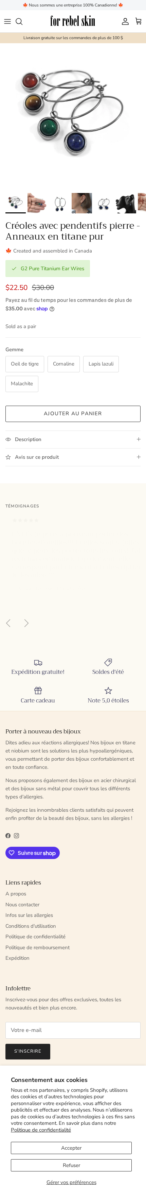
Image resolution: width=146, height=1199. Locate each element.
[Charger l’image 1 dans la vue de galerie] (73, 116)
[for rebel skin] (73, 21)
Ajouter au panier (73, 413)
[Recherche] (22, 21)
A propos (15, 893)
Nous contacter (22, 904)
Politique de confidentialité (41, 1130)
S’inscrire (27, 1051)
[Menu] (7, 21)
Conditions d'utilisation (30, 926)
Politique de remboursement (37, 947)
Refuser (71, 1165)
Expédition (17, 958)
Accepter (71, 1148)
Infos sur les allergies (29, 915)
